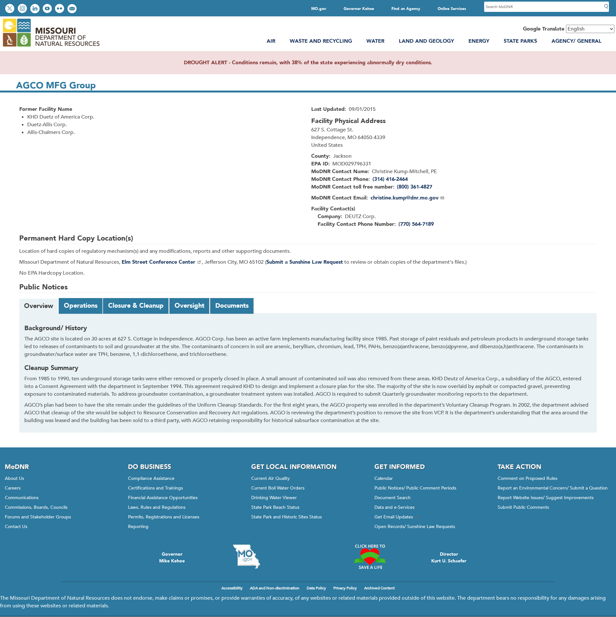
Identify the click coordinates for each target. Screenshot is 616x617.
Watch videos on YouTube (48, 9)
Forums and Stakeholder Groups (38, 517)
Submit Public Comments (523, 507)
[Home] (51, 47)
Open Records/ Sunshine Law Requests (414, 527)
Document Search (392, 498)
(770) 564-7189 (416, 224)
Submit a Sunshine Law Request (304, 262)
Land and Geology (426, 41)
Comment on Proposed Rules (527, 478)
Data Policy (316, 588)
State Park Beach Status (275, 507)
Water (375, 41)
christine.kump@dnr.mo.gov (405, 197)
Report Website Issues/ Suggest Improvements (546, 498)
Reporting (138, 527)
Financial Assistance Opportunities (163, 498)
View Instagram (23, 9)
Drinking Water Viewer (274, 498)
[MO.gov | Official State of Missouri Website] (246, 556)
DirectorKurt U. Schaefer (448, 557)
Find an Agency (405, 8)
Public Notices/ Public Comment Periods (415, 488)
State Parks (520, 41)
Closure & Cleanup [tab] (136, 305)
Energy (478, 41)
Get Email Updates (393, 517)
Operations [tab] (81, 305)
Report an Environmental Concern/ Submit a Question (553, 488)
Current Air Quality (270, 478)
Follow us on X (10, 9)
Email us (72, 9)
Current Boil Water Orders (277, 488)
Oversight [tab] (189, 305)
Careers (13, 488)
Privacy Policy (345, 588)
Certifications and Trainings (155, 488)
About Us (14, 478)
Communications (21, 498)
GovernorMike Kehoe (172, 557)
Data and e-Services (394, 507)
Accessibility (232, 588)
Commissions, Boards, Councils (36, 507)
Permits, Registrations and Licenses (163, 517)
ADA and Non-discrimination (274, 588)
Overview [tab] (38, 306)
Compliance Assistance (151, 478)
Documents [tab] (232, 305)
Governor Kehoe (359, 8)
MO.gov (318, 8)
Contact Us (16, 527)
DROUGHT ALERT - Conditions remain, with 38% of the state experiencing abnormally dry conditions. (308, 62)
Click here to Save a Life (369, 556)
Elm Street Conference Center (158, 262)
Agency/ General (577, 41)
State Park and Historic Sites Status (286, 517)
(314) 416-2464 (390, 179)
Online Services (452, 8)
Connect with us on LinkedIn (35, 9)
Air (271, 41)
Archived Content (379, 588)
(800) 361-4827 (414, 186)
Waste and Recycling (321, 41)
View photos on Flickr (60, 9)
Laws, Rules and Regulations (156, 507)
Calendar (383, 478)
